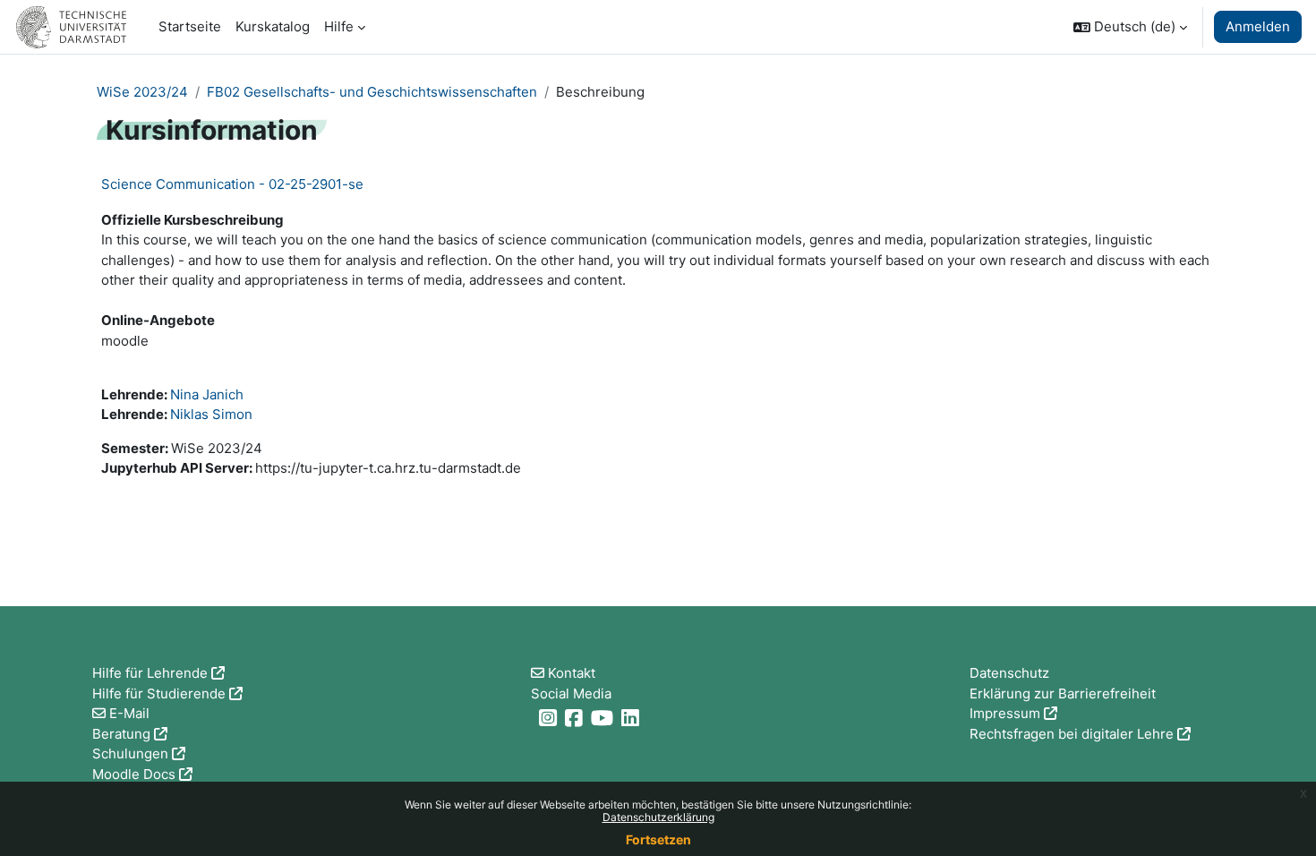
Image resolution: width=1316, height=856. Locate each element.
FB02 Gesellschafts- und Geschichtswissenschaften (372, 91)
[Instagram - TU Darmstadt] (550, 717)
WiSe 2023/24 (142, 91)
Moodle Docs (133, 774)
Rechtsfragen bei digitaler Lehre (1072, 733)
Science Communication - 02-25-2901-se (232, 184)
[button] (1130, 27)
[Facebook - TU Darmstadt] (576, 717)
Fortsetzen (658, 839)
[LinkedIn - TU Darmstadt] (632, 717)
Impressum (1005, 713)
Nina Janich (207, 394)
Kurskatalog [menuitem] (272, 26)
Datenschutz (1009, 672)
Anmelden (1258, 26)
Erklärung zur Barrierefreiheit (1063, 693)
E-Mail (129, 713)
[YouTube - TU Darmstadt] (604, 717)
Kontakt (571, 672)
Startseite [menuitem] (189, 26)
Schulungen (130, 753)
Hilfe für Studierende (159, 693)
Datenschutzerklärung (658, 817)
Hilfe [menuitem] (339, 26)
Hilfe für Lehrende (150, 672)
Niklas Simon (211, 414)
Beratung (121, 733)
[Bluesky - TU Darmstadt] (533, 717)
